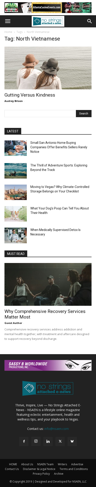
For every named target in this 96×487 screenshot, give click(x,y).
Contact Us (12, 469)
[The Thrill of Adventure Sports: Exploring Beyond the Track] (15, 171)
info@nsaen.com (56, 429)
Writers (62, 464)
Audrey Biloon (13, 101)
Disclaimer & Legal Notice (39, 469)
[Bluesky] (72, 441)
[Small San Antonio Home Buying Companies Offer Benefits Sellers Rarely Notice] (15, 148)
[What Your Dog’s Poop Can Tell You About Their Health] (15, 214)
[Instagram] (35, 441)
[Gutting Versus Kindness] (48, 68)
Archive (58, 474)
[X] (60, 441)
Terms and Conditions (74, 469)
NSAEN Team (45, 464)
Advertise (77, 464)
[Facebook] (23, 441)
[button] (7, 21)
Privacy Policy (41, 474)
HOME (13, 464)
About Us (27, 464)
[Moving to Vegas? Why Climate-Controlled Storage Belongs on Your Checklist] (15, 192)
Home (8, 32)
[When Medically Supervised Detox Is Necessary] (15, 235)
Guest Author (13, 323)
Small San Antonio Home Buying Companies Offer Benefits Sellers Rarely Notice (58, 147)
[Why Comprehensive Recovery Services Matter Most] (48, 284)
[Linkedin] (48, 441)
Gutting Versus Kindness (29, 95)
